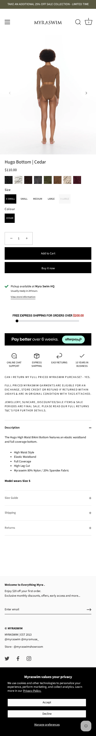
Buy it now (48, 268)
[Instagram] (29, 658)
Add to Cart (48, 253)
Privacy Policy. (32, 691)
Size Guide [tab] (11, 498)
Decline (46, 714)
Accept (47, 702)
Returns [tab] (10, 528)
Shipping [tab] (10, 513)
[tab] (48, 462)
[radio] (9, 180)
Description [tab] (12, 428)
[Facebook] (18, 658)
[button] (10, 93)
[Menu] (7, 22)
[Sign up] (89, 609)
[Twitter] (7, 658)
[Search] (78, 23)
